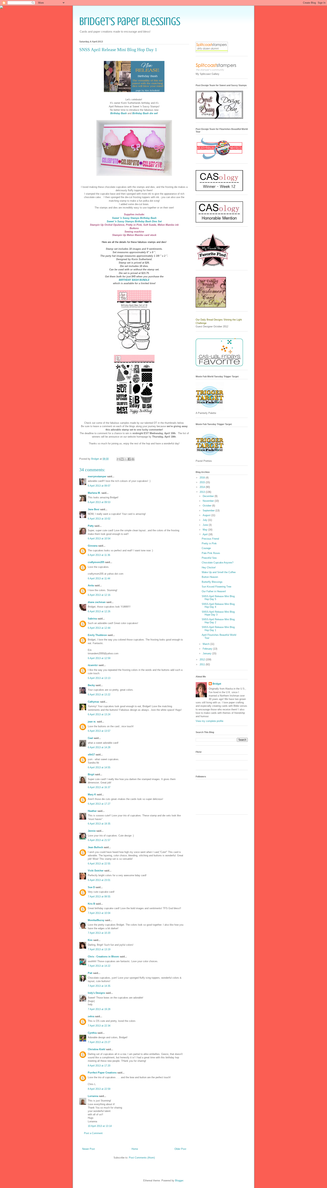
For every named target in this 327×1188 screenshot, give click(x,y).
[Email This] (118, 459)
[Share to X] (126, 459)
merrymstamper (97, 476)
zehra (91, 1016)
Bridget (217, 683)
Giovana (93, 545)
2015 (203, 482)
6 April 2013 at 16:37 (99, 787)
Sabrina (92, 618)
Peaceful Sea (209, 557)
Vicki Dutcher (96, 870)
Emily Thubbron (97, 635)
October (207, 505)
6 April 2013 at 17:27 (99, 803)
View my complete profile (209, 721)
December (209, 496)
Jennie (92, 830)
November (209, 500)
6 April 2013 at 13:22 (99, 694)
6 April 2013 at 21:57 (99, 840)
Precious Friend (210, 538)
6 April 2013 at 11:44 (99, 578)
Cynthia (92, 1032)
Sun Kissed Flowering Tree (216, 586)
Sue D (91, 887)
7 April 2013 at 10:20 (99, 932)
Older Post (180, 1148)
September (209, 510)
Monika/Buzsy (96, 920)
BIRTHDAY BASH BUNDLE (134, 279)
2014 (203, 487)
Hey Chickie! (209, 567)
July (205, 520)
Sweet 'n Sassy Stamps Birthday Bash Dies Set (134, 221)
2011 (203, 664)
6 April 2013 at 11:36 (99, 555)
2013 (203, 492)
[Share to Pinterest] (133, 459)
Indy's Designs (96, 992)
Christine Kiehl (96, 1049)
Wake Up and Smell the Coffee (219, 572)
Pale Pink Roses (211, 553)
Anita (91, 585)
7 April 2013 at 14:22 (99, 965)
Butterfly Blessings (212, 581)
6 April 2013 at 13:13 (99, 678)
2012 (203, 659)
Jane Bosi (93, 509)
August (207, 515)
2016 (203, 477)
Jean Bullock (95, 847)
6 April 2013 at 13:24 (99, 714)
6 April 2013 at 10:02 (99, 518)
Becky (91, 685)
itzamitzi (93, 665)
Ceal (90, 738)
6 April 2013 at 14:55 (99, 767)
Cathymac (93, 701)
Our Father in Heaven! (214, 591)
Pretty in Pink (209, 543)
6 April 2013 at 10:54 (99, 538)
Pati (90, 973)
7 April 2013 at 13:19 (99, 949)
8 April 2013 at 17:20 (99, 1065)
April (205, 534)
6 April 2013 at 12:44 (99, 627)
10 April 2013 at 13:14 (100, 1126)
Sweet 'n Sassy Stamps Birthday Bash (134, 218)
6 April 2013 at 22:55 (99, 863)
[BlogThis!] (122, 459)
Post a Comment (93, 1133)
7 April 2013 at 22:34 (99, 1025)
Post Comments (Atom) (142, 1157)
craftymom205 (96, 562)
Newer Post (88, 1148)
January (207, 653)
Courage (206, 548)
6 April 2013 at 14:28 (99, 747)
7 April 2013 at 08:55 (99, 896)
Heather (92, 811)
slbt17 (91, 754)
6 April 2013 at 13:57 (99, 730)
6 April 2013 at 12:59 (99, 658)
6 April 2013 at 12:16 (99, 595)
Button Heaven (210, 577)
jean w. (92, 721)
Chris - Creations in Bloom (103, 956)
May (205, 529)
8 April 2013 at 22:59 (99, 1088)
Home (135, 1148)
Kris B (91, 903)
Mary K (92, 794)
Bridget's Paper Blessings (129, 21)
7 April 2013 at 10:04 (99, 913)
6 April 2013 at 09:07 (99, 485)
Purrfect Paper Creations (102, 1072)
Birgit (91, 774)
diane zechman (97, 602)
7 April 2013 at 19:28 (99, 1009)
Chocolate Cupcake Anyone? (217, 562)
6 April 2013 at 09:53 (99, 502)
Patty (91, 525)
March (206, 644)
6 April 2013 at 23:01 (99, 880)
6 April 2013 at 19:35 (99, 823)
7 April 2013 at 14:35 (99, 985)
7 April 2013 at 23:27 (99, 1042)
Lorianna (93, 1096)
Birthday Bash (118, 113)
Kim (90, 940)
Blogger (179, 1180)
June (206, 524)
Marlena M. (94, 492)
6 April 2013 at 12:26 (99, 611)
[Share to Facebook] (129, 459)
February (208, 648)
